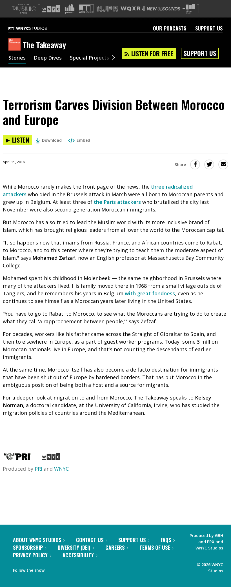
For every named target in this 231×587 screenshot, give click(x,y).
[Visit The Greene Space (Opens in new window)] (189, 9)
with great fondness (150, 293)
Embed (83, 140)
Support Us (209, 28)
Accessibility (78, 555)
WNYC (61, 468)
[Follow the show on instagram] (74, 569)
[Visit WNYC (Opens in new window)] (51, 8)
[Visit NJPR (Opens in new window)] (107, 9)
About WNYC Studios (37, 540)
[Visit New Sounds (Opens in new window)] (163, 9)
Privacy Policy (30, 555)
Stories (17, 58)
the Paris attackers (117, 201)
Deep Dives (48, 58)
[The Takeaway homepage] (15, 44)
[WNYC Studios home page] (34, 28)
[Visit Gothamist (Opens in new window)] (70, 9)
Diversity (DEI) (74, 547)
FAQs (166, 540)
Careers (115, 547)
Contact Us (89, 540)
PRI (38, 468)
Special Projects (89, 58)
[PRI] (17, 458)
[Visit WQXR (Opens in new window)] (133, 9)
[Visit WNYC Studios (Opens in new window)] (86, 9)
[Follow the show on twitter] (63, 569)
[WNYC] (51, 458)
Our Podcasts (169, 28)
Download (52, 140)
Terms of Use (154, 547)
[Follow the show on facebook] (52, 569)
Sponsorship (28, 547)
